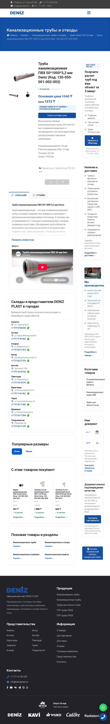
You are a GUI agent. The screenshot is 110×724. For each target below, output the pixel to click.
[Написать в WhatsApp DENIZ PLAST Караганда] (28, 393)
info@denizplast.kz (22, 6)
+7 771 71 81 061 (18, 393)
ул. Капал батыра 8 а (23, 412)
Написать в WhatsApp (93, 141)
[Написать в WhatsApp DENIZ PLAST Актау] (28, 360)
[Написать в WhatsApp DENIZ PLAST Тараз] (28, 404)
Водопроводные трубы (68, 594)
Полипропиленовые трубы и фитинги (93, 382)
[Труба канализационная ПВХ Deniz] (15, 92)
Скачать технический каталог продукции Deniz (92, 553)
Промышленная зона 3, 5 (25, 357)
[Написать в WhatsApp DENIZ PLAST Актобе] (28, 371)
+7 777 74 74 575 (18, 383)
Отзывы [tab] (40, 195)
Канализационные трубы (24, 544)
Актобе (14, 365)
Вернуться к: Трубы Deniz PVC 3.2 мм (57, 170)
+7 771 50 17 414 (18, 350)
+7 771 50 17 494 (18, 415)
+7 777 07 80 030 (49, 2)
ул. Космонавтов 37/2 (24, 390)
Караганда (16, 387)
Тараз (14, 398)
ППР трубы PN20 (65, 610)
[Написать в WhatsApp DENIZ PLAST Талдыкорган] (28, 426)
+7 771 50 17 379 (18, 426)
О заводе (61, 630)
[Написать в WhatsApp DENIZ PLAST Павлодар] (28, 382)
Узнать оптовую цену (57, 115)
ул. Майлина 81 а (21, 347)
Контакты (61, 662)
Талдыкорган (17, 420)
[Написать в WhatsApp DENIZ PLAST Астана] (28, 339)
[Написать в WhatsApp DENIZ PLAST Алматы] (28, 328)
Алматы (15, 322)
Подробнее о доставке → (91, 254)
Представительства (66, 656)
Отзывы (60, 646)
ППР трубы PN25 (65, 615)
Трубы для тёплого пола (92, 403)
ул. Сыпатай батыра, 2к (24, 401)
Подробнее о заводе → (91, 353)
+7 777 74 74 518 (18, 372)
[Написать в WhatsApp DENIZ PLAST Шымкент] (28, 415)
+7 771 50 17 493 (18, 404)
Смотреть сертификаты (92, 519)
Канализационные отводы (57, 544)
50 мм (17, 451)
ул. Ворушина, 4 (21, 379)
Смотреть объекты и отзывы (89, 468)
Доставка (62, 641)
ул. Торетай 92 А (21, 325)
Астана (14, 333)
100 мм (28, 451)
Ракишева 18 (20, 423)
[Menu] (89, 13)
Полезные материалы (67, 651)
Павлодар (16, 377)
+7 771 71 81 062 (18, 339)
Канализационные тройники (26, 556)
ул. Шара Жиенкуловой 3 (25, 336)
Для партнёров (64, 635)
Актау (14, 355)
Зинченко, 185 (20, 368)
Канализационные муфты (57, 556)
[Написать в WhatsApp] (103, 707)
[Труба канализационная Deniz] (28, 92)
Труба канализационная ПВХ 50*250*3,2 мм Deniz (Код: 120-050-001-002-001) (63, 182)
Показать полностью (23, 240)
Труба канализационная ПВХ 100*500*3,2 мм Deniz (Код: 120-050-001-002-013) (51, 182)
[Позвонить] (103, 717)
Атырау (15, 344)
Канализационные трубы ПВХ (93, 393)
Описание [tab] (21, 195)
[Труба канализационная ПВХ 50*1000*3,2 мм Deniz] (21, 71)
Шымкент (16, 409)
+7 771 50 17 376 (18, 361)
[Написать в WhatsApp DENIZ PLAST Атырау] (28, 349)
